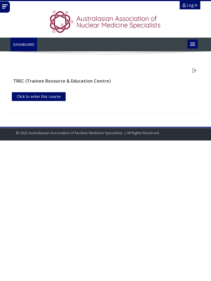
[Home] (105, 22)
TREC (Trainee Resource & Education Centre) (62, 81)
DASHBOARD (23, 44)
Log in (192, 5)
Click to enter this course (39, 96)
